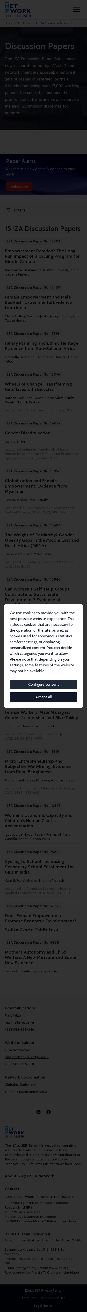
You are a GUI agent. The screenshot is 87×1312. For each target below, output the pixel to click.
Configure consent (43, 684)
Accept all (43, 697)
